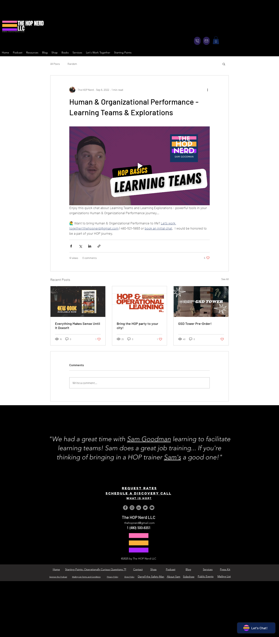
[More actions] (207, 90)
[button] (216, 40)
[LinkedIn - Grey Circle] (138, 507)
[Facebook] (125, 507)
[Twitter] (145, 507)
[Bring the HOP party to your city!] (139, 301)
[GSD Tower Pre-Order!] (201, 301)
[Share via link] (99, 246)
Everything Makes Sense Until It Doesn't (77, 325)
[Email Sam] (206, 41)
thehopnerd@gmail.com (139, 523)
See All (225, 279)
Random (72, 63)
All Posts (55, 63)
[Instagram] (132, 507)
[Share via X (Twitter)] (80, 246)
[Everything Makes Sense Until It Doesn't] (77, 301)
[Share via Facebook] (71, 246)
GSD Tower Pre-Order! (195, 323)
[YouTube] (152, 507)
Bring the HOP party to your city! (137, 325)
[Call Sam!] (197, 41)
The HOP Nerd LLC (138, 517)
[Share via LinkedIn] (89, 246)
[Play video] (139, 165)
